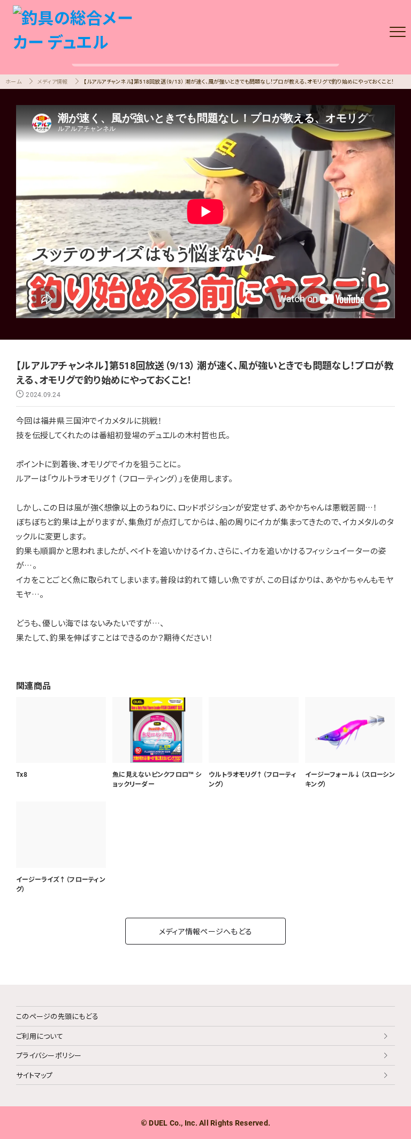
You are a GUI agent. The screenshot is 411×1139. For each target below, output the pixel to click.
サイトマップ (34, 1075)
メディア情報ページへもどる (205, 931)
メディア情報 (52, 81)
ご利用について (39, 1036)
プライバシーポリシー (49, 1055)
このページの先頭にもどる (57, 1016)
